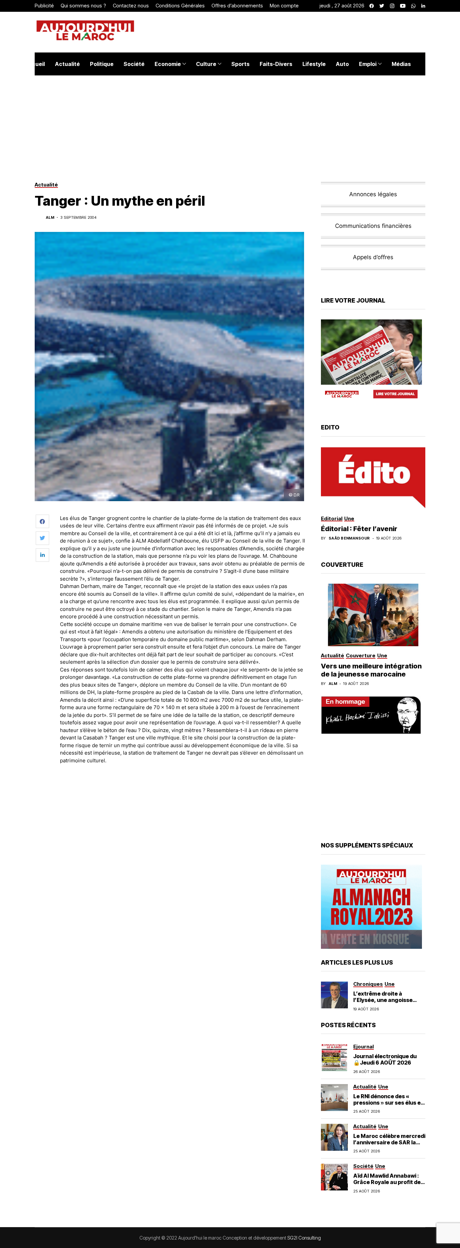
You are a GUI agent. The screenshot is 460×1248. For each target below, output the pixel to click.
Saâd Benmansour (349, 538)
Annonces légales (373, 194)
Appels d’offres (373, 257)
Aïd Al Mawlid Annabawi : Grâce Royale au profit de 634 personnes (387, 1182)
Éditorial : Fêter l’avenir (359, 529)
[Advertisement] (182, 788)
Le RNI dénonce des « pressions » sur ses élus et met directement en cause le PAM (388, 1106)
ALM (50, 217)
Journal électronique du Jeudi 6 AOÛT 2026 (385, 1059)
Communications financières (373, 225)
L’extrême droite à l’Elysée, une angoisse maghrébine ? (383, 1000)
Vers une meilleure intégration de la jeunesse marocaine (371, 670)
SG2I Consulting (304, 1238)
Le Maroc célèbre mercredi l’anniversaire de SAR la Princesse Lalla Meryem (389, 1142)
